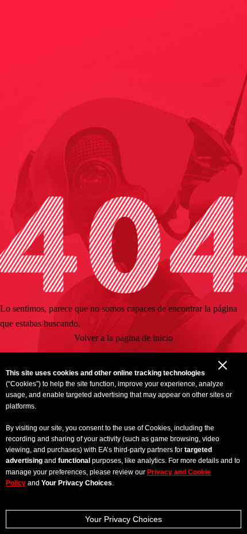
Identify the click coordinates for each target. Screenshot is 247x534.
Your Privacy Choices (123, 519)
